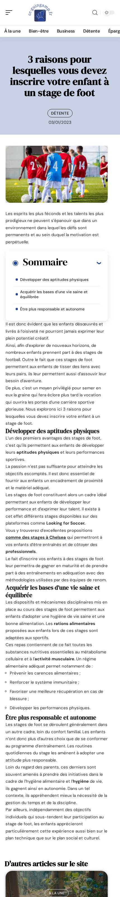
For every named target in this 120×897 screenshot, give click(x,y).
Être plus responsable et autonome (52, 309)
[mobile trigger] (10, 12)
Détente (60, 113)
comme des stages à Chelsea (36, 537)
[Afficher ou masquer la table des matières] (84, 263)
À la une (57, 893)
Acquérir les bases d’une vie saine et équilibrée (54, 294)
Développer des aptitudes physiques (54, 279)
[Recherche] (95, 12)
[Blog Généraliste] (40, 12)
